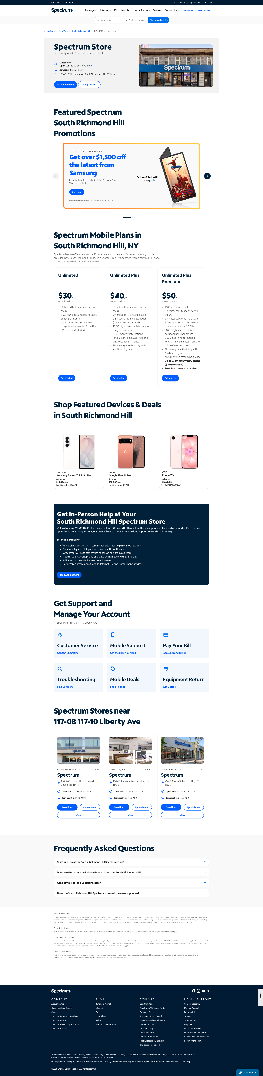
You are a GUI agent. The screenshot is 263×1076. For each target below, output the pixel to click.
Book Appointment (69, 574)
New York (63, 31)
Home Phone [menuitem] (142, 10)
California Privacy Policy (115, 1054)
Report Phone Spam (192, 1040)
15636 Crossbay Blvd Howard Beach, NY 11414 (77, 782)
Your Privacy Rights (82, 1054)
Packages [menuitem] (91, 10)
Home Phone (101, 1016)
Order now (187, 10)
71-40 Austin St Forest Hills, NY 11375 (182, 782)
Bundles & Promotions (105, 1004)
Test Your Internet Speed (151, 1016)
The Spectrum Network (150, 1045)
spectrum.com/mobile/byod (167, 931)
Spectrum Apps (146, 1004)
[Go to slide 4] (137, 217)
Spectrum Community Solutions (65, 1024)
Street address (101, 17)
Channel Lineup (146, 1028)
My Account (195, 2)
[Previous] (55, 176)
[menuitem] (56, 2)
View (78, 815)
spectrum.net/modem (92, 922)
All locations (49, 31)
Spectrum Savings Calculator (152, 1020)
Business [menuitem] (157, 10)
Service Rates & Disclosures (196, 1032)
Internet (99, 1008)
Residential (56, 2)
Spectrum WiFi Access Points (152, 1008)
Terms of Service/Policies (62, 1054)
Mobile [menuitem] (126, 10)
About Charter (57, 1004)
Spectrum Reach (58, 1020)
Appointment (65, 84)
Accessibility (97, 1054)
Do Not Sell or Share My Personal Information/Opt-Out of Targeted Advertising (161, 1054)
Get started (67, 378)
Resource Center (147, 1012)
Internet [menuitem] (106, 10)
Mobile (98, 1020)
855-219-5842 (204, 10)
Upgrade (188, 1024)
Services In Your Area (149, 1036)
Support (187, 1016)
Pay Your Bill (189, 1012)
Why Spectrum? (147, 1032)
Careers (54, 1012)
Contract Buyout (147, 1024)
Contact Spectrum (192, 1004)
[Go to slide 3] (134, 217)
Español (208, 2)
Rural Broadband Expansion (152, 1040)
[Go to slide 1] (127, 217)
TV (97, 1012)
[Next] (207, 176)
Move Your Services (192, 1028)
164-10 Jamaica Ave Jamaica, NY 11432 (131, 782)
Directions (67, 807)
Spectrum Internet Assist (106, 1024)
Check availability (159, 20)
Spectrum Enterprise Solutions (64, 1016)
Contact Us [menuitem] (172, 10)
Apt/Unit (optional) (131, 18)
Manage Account (191, 1008)
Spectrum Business (59, 1028)
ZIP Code (142, 17)
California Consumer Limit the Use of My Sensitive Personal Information (82, 1057)
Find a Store (179, 2)
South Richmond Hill (81, 31)
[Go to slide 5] (139, 217)
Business (69, 2)
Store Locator (190, 1020)
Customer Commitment (61, 1008)
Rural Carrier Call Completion (196, 1036)
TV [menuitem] (116, 10)
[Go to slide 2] (132, 217)
